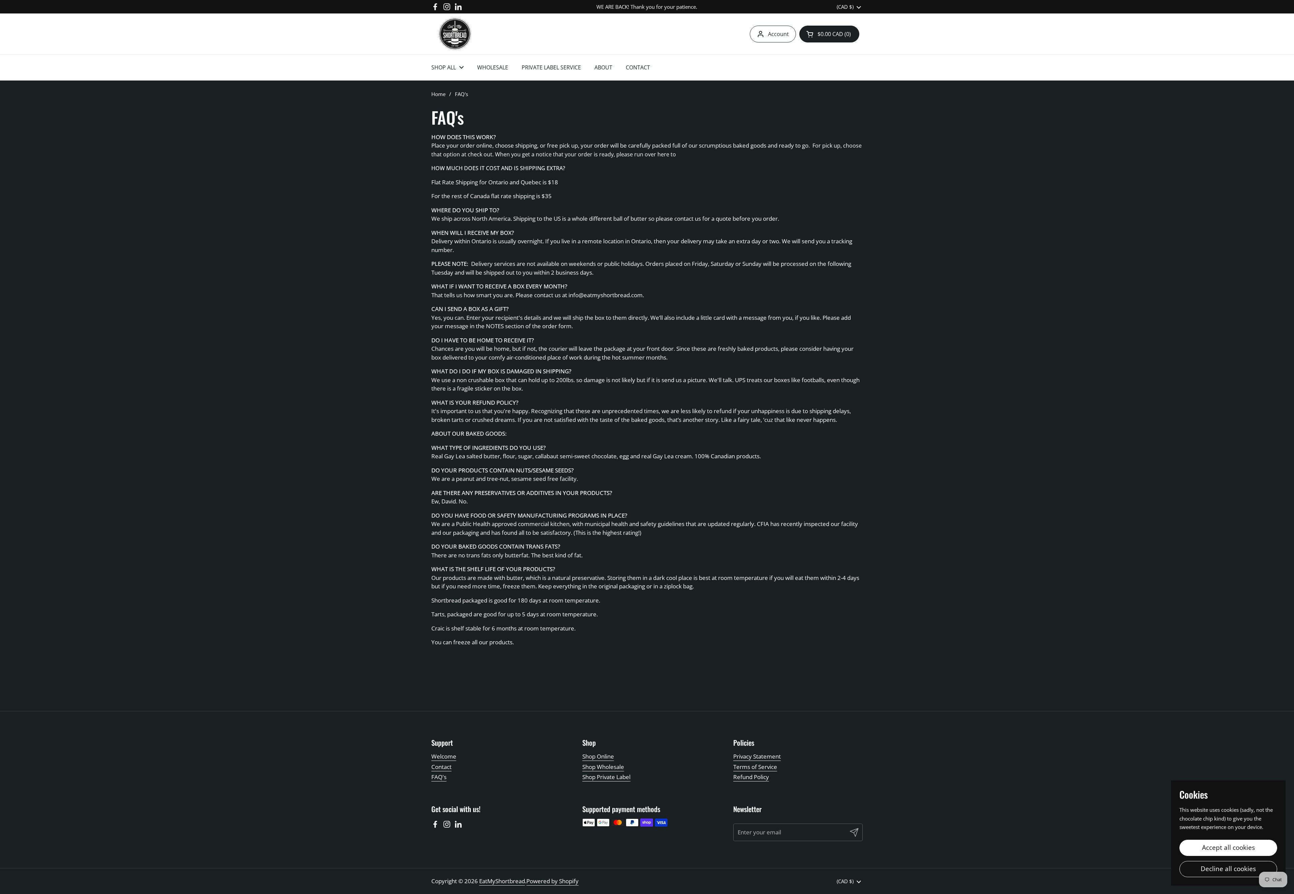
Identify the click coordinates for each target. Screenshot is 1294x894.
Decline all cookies (1228, 868)
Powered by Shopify (552, 881)
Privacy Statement (757, 756)
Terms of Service (755, 767)
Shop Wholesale (603, 767)
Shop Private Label (606, 777)
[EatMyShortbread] (455, 34)
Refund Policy (751, 777)
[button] (829, 34)
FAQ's (438, 777)
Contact (441, 767)
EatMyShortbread (502, 881)
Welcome (443, 756)
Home (438, 94)
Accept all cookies (1228, 847)
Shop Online (598, 756)
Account (778, 34)
